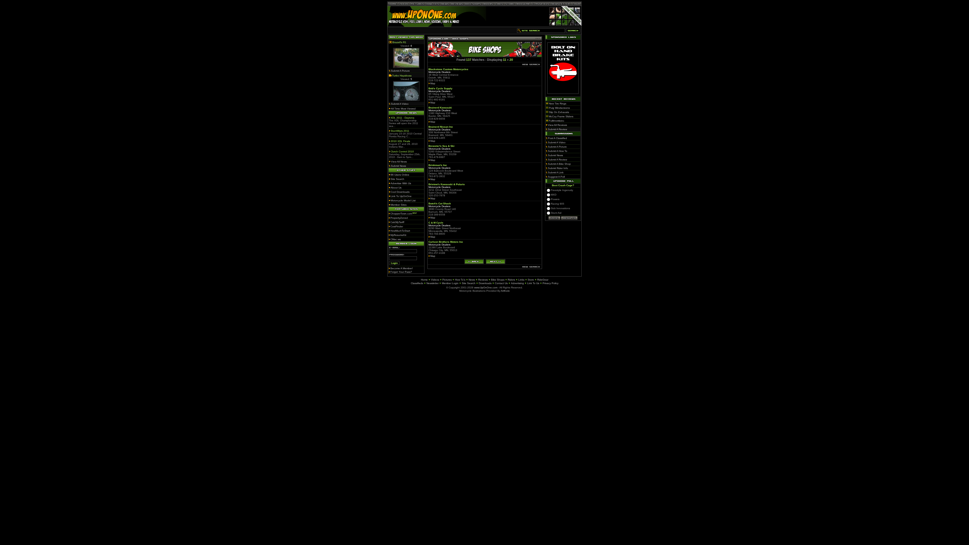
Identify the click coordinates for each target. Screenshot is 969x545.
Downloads (485, 283)
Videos (435, 279)
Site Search (468, 283)
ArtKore (505, 290)
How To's (460, 279)
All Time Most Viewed (403, 108)
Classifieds (417, 283)
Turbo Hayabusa (402, 75)
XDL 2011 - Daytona (402, 117)
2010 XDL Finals (400, 141)
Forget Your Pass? (401, 271)
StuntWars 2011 (400, 130)
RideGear (542, 279)
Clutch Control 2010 (402, 151)
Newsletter (432, 283)
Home (424, 279)
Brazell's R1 (399, 42)
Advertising (517, 283)
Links (521, 279)
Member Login (450, 283)
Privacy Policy (550, 283)
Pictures (447, 279)
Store (531, 279)
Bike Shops (497, 279)
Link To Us (533, 283)
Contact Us (501, 283)
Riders (511, 279)
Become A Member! (401, 268)
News (472, 279)
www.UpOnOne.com (485, 287)
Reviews (483, 279)
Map (432, 83)
